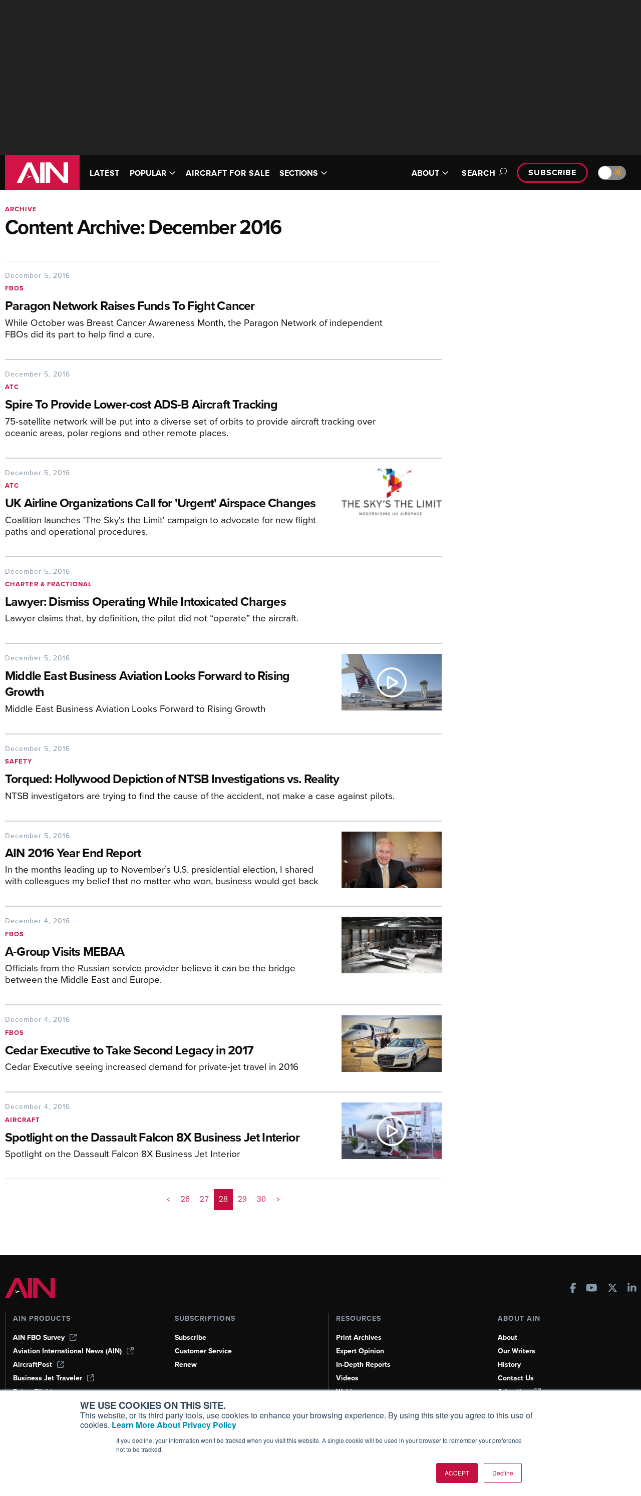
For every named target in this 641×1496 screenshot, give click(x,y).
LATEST (105, 173)
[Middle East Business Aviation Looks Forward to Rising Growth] (384, 687)
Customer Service (203, 1351)
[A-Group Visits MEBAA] (384, 954)
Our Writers (516, 1351)
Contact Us (516, 1378)
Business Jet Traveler (47, 1378)
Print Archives (359, 1337)
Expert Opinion (360, 1351)
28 (223, 1199)
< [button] (168, 1199)
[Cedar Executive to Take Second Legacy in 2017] (384, 1047)
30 (261, 1199)
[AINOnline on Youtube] (591, 1289)
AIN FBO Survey (39, 1337)
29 (242, 1199)
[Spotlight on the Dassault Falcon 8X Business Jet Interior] (384, 1134)
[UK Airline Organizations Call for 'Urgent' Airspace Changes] (384, 506)
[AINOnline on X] (612, 1289)
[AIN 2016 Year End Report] (384, 863)
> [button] (278, 1199)
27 (204, 1199)
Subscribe (552, 172)
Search (479, 173)
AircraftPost (32, 1364)
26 (185, 1199)
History (509, 1364)
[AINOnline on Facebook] (573, 1289)
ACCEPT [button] (457, 1472)
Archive (21, 209)
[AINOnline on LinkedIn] (631, 1289)
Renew (186, 1364)
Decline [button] (502, 1472)
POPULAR (148, 173)
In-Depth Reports (363, 1364)
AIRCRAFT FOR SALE (227, 173)
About (507, 1337)
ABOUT (425, 173)
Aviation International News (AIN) (67, 1351)
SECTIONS (298, 173)
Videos (347, 1378)
